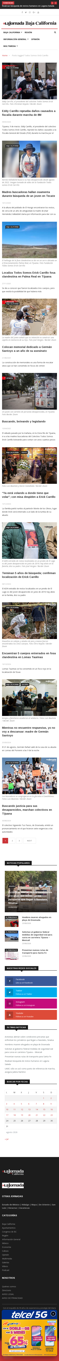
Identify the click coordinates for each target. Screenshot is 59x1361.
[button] (52, 3)
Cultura (5, 1253)
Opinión (35, 42)
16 (51, 1112)
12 (22, 1112)
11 (14, 1112)
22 (44, 1117)
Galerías (25, 687)
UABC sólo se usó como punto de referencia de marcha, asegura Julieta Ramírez (30, 1073)
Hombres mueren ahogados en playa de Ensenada (27, 1047)
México (5, 1246)
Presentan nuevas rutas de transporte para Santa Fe (28, 1059)
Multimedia (9, 49)
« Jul (6, 1142)
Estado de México (10, 1207)
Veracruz (12, 1210)
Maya (34, 1207)
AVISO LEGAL (8, 1297)
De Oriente (44, 1207)
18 (14, 1117)
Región (28, 35)
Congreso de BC (9, 1234)
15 (44, 1112)
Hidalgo (25, 1207)
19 (22, 1117)
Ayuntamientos (9, 1230)
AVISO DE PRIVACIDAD (12, 1300)
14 (37, 1112)
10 (7, 1112)
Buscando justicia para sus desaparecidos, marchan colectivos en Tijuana (27, 812)
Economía (6, 1249)
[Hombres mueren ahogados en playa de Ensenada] (12, 925)
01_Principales (11, 920)
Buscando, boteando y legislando (24, 424)
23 (51, 1117)
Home (5, 58)
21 (37, 1117)
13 (29, 1112)
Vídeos (24, 455)
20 (29, 1117)
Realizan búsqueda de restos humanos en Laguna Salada (27, 1065)
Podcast (5, 1273)
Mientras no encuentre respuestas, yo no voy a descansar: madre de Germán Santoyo (28, 734)
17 (7, 1117)
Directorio (6, 1293)
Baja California (11, 35)
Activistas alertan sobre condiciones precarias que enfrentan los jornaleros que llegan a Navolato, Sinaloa (29, 1041)
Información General (14, 42)
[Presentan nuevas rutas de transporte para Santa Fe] (12, 957)
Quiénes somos (9, 1289)
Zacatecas (24, 1210)
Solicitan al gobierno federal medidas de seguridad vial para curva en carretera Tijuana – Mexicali (29, 1053)
